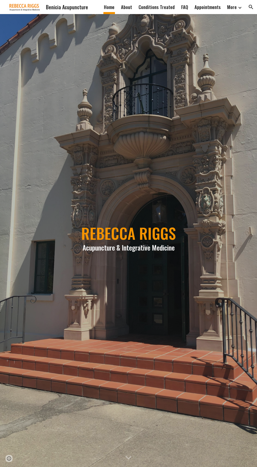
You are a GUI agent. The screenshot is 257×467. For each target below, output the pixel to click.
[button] (251, 7)
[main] (128, 240)
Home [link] (109, 7)
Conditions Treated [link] (157, 7)
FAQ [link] (184, 7)
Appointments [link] (208, 7)
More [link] (232, 7)
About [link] (126, 7)
